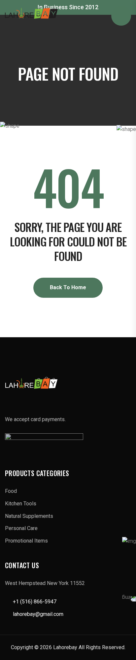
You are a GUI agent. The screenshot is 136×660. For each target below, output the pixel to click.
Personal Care (21, 528)
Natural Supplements (29, 516)
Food (11, 491)
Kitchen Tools (20, 503)
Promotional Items (26, 541)
